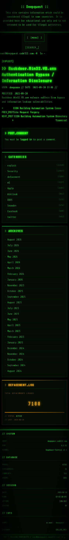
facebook (12, 211)
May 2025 (12, 319)
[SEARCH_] (32, 47)
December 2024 (15, 348)
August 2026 (14, 239)
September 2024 (16, 365)
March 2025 (13, 331)
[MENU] (34, 37)
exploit (11, 165)
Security (12, 171)
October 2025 (15, 291)
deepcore (15, 87)
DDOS (10, 200)
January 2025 (15, 342)
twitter (11, 217)
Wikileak (12, 194)
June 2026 (13, 251)
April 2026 (13, 262)
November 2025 (15, 285)
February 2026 (15, 274)
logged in (26, 139)
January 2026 (15, 279)
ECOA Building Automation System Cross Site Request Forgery (31, 110)
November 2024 (15, 354)
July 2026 (13, 245)
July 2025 (13, 308)
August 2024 (14, 371)
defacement (13, 177)
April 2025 (13, 325)
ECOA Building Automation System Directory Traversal (34, 118)
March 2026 (13, 268)
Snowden (11, 205)
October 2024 (15, 359)
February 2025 (15, 336)
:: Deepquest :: (34, 6)
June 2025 (13, 313)
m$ (8, 182)
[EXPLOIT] (7, 61)
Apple (10, 188)
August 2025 (14, 302)
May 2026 (12, 256)
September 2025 (16, 296)
